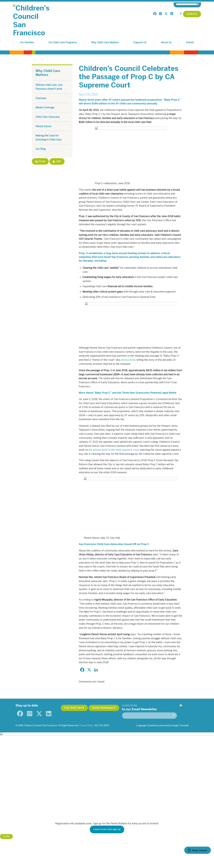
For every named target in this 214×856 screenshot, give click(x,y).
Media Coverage (45, 107)
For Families (27, 42)
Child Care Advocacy (48, 117)
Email (41, 161)
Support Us (139, 42)
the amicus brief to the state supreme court (114, 449)
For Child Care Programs (63, 42)
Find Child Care (73, 707)
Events (190, 42)
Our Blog (41, 148)
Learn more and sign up (107, 829)
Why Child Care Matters (105, 42)
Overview (41, 98)
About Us (166, 42)
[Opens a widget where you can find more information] (197, 850)
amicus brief (128, 359)
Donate (192, 14)
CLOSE (6, 836)
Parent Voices (43, 126)
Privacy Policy (86, 725)
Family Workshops (102, 707)
